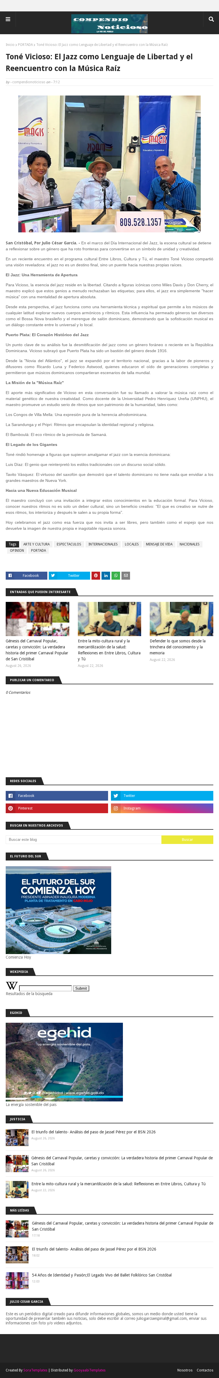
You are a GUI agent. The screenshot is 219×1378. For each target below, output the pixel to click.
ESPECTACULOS (69, 544)
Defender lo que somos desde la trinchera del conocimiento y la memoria (178, 647)
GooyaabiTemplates (90, 1370)
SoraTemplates (35, 1370)
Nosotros (184, 1370)
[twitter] (162, 796)
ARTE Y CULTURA (36, 544)
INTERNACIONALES (103, 544)
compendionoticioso (28, 82)
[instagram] (162, 808)
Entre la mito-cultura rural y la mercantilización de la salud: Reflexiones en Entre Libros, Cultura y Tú (109, 650)
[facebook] (57, 796)
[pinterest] (57, 808)
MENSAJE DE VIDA (159, 544)
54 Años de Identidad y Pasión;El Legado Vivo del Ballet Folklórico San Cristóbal (102, 1275)
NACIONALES (190, 544)
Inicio (10, 45)
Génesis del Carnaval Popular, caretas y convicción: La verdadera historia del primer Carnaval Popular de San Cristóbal (37, 650)
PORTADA (25, 45)
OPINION (17, 551)
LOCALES (132, 544)
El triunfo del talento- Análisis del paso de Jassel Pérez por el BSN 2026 (93, 1132)
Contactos (205, 1370)
